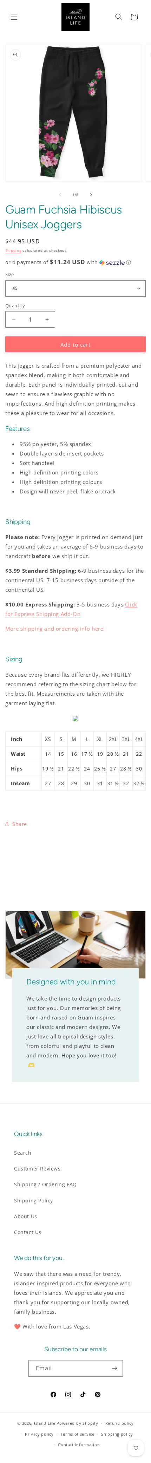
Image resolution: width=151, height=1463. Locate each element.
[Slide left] (60, 194)
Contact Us (27, 1232)
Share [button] (19, 824)
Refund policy (119, 1423)
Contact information (79, 1444)
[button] (14, 17)
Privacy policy (39, 1434)
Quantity (15, 305)
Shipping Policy (33, 1200)
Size (9, 274)
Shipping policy (117, 1434)
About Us (25, 1216)
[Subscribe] (115, 1368)
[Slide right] (91, 194)
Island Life (44, 1423)
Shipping (13, 250)
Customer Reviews (37, 1168)
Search (23, 1152)
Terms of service (77, 1434)
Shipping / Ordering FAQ (45, 1184)
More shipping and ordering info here (54, 628)
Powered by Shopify (77, 1423)
